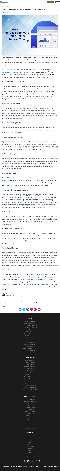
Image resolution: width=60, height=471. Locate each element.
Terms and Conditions (21, 466)
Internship (30, 436)
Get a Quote (50, 1)
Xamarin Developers (30, 407)
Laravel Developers (30, 417)
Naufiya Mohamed (12, 294)
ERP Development (30, 321)
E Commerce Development (30, 325)
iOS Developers (30, 409)
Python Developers (30, 424)
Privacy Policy (31, 466)
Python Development (30, 360)
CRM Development (30, 370)
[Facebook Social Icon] (20, 460)
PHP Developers (30, 415)
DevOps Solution (30, 346)
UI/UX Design (30, 331)
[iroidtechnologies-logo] (4, 2)
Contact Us (30, 450)
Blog (30, 452)
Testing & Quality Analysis (30, 340)
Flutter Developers (30, 413)
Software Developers (30, 422)
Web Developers (30, 420)
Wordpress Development (30, 366)
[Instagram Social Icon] (31, 460)
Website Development (30, 323)
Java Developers (30, 405)
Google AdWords (7, 178)
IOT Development (30, 342)
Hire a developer (30, 446)
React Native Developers (30, 401)
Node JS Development (30, 385)
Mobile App (5, 6)
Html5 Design (30, 364)
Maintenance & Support (30, 344)
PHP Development (30, 362)
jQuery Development (30, 383)
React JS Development (30, 377)
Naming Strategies (30, 372)
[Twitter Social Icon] (24, 460)
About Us (30, 438)
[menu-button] (57, 2)
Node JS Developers (30, 428)
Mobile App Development (30, 327)
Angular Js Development (30, 374)
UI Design (30, 368)
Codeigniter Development (30, 389)
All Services (30, 440)
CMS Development (30, 336)
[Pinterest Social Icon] (35, 460)
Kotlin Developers (30, 411)
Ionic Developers (30, 403)
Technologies (30, 448)
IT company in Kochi (30, 350)
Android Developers (30, 399)
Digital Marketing (30, 329)
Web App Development (30, 338)
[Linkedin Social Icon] (28, 460)
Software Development (30, 334)
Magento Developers (30, 426)
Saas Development (30, 381)
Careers (30, 444)
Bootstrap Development (30, 379)
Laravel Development (30, 387)
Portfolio (30, 442)
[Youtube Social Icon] (39, 460)
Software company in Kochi (30, 348)
